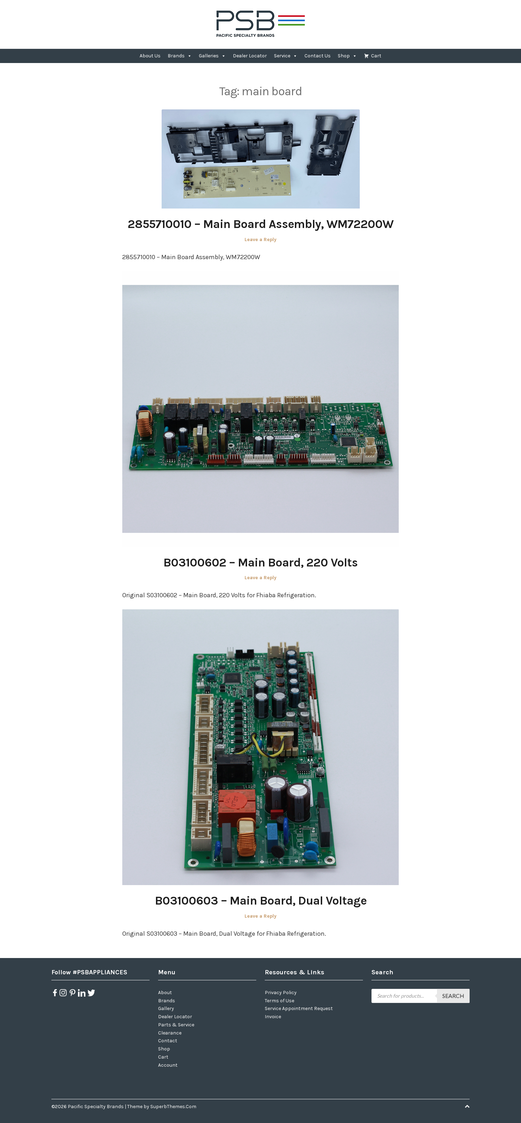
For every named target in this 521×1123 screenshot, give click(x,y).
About (165, 993)
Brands (176, 56)
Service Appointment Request (299, 1008)
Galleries (209, 56)
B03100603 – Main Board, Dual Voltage (260, 901)
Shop (344, 56)
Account (168, 1065)
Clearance (169, 1033)
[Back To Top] (467, 1106)
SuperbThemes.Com (173, 1107)
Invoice (273, 1017)
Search (453, 995)
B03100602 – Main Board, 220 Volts (260, 562)
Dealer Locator (250, 56)
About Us (150, 56)
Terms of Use (279, 1001)
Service (282, 56)
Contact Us (317, 56)
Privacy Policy (281, 993)
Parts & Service (176, 1025)
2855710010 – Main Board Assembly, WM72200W (260, 224)
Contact (167, 1041)
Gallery (166, 1008)
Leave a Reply (260, 239)
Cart (376, 56)
